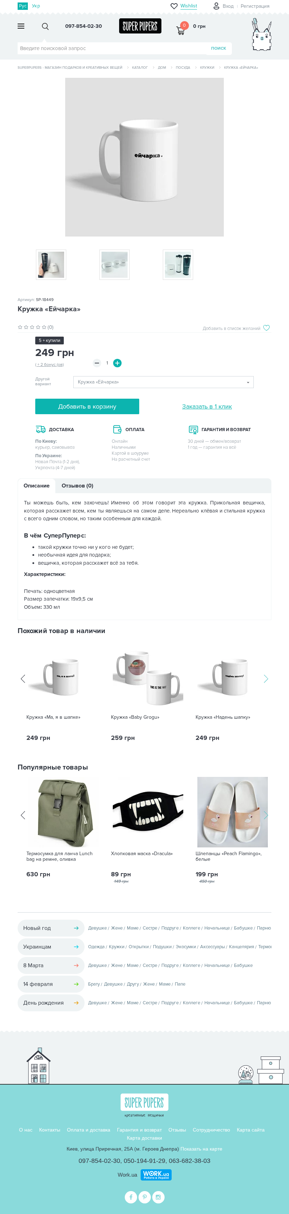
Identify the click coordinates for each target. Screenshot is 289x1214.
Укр (36, 6)
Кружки (207, 68)
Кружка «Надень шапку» (223, 717)
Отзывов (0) (77, 485)
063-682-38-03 (189, 1160)
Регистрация (255, 6)
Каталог (140, 68)
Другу (133, 984)
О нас (25, 1130)
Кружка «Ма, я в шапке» (53, 717)
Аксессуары (212, 947)
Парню (264, 928)
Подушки (162, 947)
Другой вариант (43, 382)
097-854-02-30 (99, 1160)
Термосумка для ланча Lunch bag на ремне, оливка (59, 856)
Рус (22, 6)
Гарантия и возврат (139, 1130)
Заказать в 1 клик (207, 406)
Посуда (183, 68)
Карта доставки (144, 1138)
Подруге (170, 928)
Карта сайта (251, 1130)
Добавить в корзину (87, 406)
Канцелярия (241, 947)
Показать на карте (201, 1149)
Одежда (96, 947)
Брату (94, 984)
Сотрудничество (211, 1130)
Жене (117, 928)
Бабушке (243, 928)
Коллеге (191, 928)
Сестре (150, 928)
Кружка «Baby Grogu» (135, 717)
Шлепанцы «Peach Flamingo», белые (229, 856)
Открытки (139, 947)
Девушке (97, 928)
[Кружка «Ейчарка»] (144, 157)
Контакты (49, 1130)
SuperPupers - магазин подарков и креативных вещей (70, 68)
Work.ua (127, 1175)
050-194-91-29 (144, 1160)
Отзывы (177, 1130)
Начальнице (217, 928)
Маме (133, 928)
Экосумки (186, 947)
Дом (162, 68)
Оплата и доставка (88, 1130)
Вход (228, 6)
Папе (180, 984)
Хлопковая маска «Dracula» (142, 854)
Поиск (218, 48)
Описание (37, 485)
